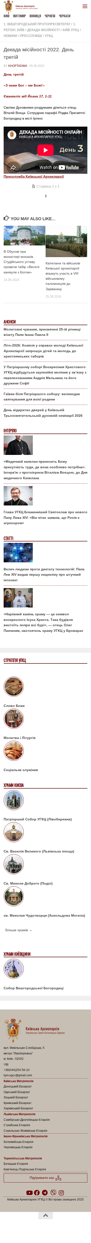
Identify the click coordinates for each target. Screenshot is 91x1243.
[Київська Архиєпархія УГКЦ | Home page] (22, 7)
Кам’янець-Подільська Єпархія (25, 1169)
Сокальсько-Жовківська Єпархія (25, 1130)
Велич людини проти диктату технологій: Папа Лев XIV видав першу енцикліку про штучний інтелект (44, 574)
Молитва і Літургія (19, 738)
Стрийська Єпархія (17, 1125)
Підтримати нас (42, 1178)
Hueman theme (68, 1228)
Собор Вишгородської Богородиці (34, 988)
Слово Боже (14, 706)
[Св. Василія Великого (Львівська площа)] (45, 833)
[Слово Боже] (45, 687)
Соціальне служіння (21, 770)
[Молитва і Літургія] (45, 719)
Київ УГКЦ (71, 30)
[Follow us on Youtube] (29, 1193)
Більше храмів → (18, 930)
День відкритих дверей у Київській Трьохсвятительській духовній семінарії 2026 (43, 412)
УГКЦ (49, 36)
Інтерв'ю (10, 431)
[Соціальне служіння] (45, 752)
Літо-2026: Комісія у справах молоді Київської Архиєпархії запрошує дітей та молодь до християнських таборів (43, 350)
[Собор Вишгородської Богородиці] (45, 970)
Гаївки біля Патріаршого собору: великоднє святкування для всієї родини (42, 396)
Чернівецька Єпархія (18, 1147)
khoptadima (17, 66)
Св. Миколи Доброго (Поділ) (28, 883)
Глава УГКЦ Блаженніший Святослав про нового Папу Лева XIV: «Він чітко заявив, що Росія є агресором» (45, 517)
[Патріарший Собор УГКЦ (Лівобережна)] (45, 801)
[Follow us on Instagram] (61, 1193)
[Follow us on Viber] (53, 1193)
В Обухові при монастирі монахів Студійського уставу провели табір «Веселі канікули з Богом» (21, 262)
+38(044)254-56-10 (17, 1070)
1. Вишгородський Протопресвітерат (37, 24)
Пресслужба (31, 36)
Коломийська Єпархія (18, 1142)
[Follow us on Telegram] (45, 1193)
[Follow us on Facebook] (37, 1193)
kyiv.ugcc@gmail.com (18, 1075)
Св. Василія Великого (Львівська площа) (39, 851)
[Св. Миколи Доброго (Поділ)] (45, 865)
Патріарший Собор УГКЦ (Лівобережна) (38, 819)
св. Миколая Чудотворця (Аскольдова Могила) (44, 915)
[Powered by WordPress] (30, 1228)
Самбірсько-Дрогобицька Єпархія (27, 1119)
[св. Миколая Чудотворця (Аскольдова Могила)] (45, 897)
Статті (8, 538)
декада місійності (43, 30)
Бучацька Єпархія (16, 1163)
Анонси (10, 322)
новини (10, 36)
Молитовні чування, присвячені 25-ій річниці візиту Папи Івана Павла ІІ (42, 332)
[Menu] (85, 6)
